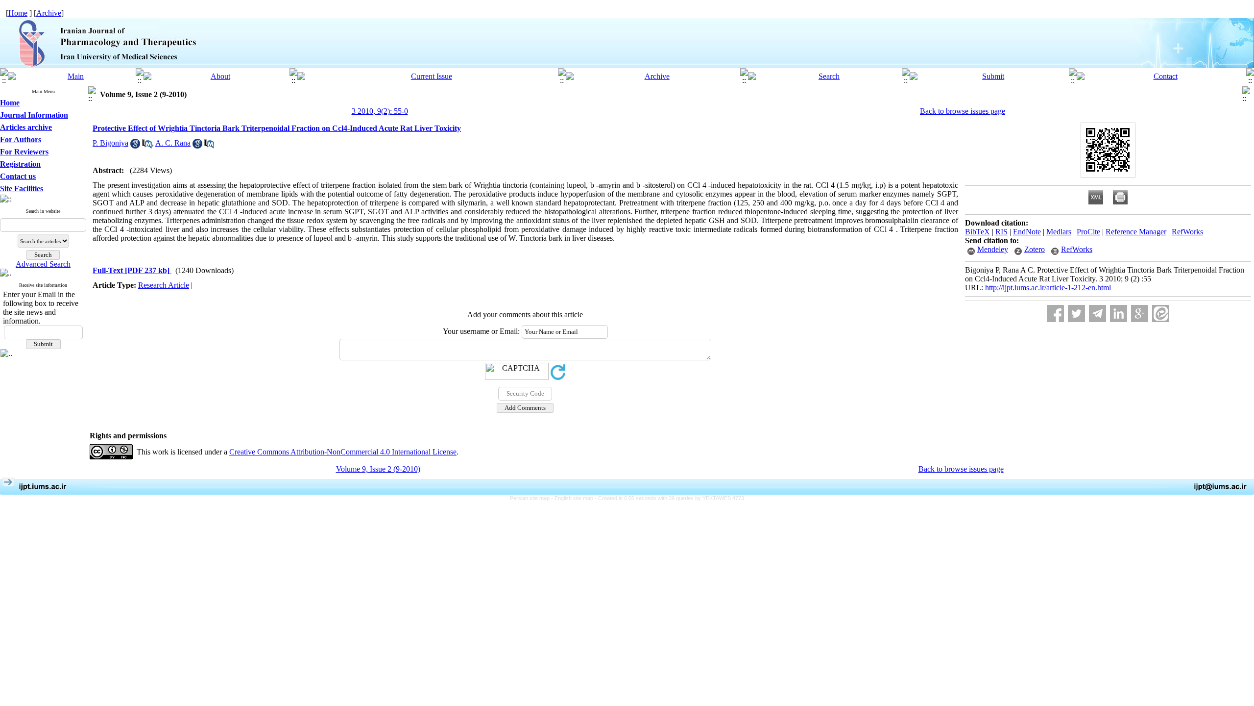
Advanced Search (43, 264)
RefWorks (1187, 231)
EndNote (1027, 231)
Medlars (1058, 231)
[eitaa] (1160, 313)
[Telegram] (1097, 313)
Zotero (1034, 249)
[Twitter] (1076, 313)
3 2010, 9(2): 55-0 (380, 111)
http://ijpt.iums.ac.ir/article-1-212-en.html (1048, 287)
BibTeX (977, 231)
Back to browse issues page (962, 111)
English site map (575, 498)
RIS (1001, 231)
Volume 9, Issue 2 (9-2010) (378, 469)
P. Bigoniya (110, 143)
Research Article (163, 285)
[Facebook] (1055, 313)
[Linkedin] (1118, 313)
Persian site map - (532, 498)
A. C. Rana (173, 143)
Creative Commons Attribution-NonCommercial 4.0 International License (343, 452)
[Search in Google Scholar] (135, 146)
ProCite (1088, 231)
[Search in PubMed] (147, 146)
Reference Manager (1136, 231)
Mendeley (992, 249)
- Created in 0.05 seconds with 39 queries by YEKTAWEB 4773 (669, 498)
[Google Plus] (1139, 313)
